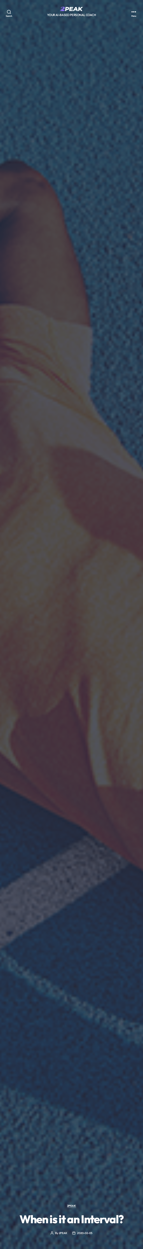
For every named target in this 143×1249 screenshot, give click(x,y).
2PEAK (71, 1205)
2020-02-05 (84, 1233)
